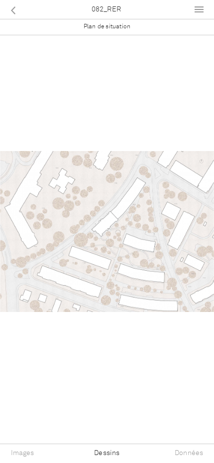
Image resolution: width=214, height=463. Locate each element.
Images (22, 453)
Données (189, 453)
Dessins (106, 453)
